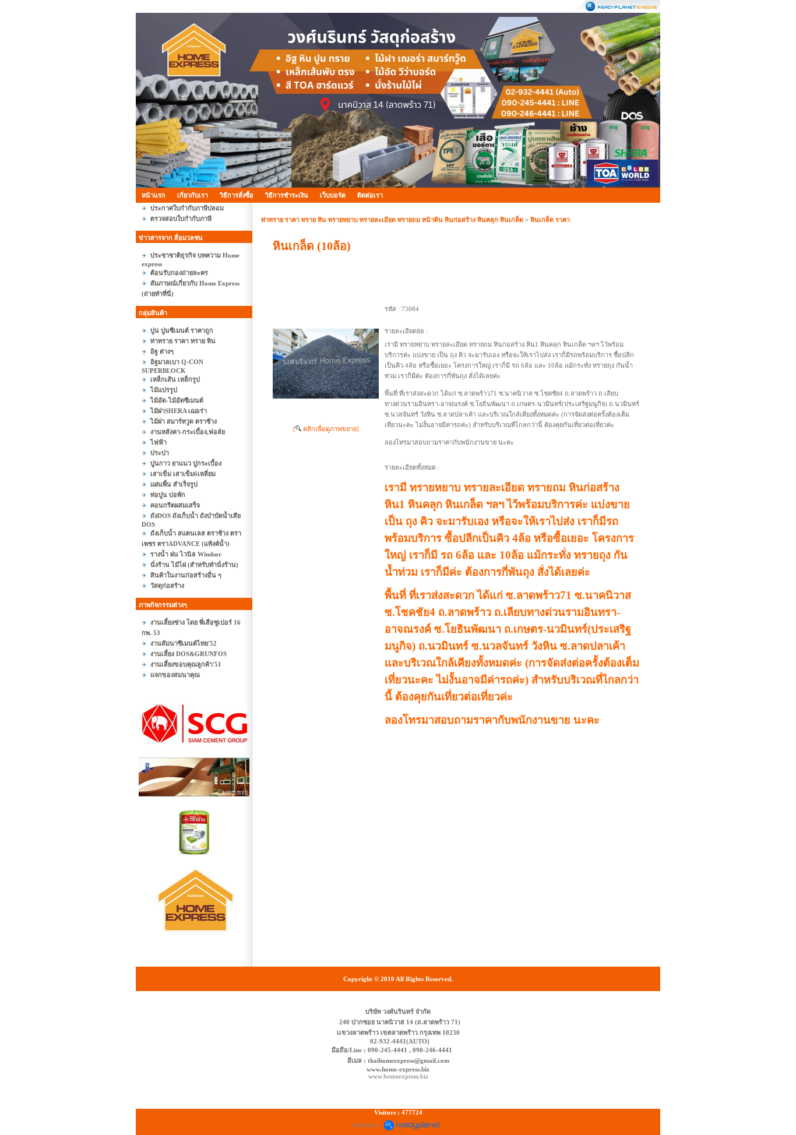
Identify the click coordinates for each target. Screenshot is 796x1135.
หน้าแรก (153, 195)
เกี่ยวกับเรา (192, 195)
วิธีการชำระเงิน (286, 195)
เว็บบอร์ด (333, 195)
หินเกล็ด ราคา (550, 219)
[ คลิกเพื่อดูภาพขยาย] (326, 428)
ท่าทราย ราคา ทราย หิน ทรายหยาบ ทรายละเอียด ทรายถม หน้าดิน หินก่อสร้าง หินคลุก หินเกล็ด (392, 219)
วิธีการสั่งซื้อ (236, 195)
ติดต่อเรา (370, 195)
